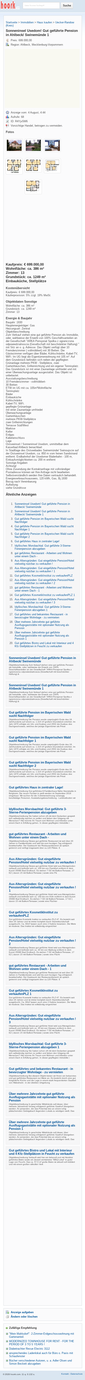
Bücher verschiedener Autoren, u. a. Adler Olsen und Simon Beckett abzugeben (40, 1362)
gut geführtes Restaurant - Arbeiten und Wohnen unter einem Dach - (37, 835)
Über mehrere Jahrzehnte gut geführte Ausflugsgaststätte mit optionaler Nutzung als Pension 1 (42, 635)
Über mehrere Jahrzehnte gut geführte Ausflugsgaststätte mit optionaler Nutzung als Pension (42, 625)
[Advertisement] (39, 78)
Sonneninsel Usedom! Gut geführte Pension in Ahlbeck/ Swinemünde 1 (42, 513)
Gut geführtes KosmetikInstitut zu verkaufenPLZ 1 (45, 595)
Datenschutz (77, 1374)
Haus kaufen (44, 22)
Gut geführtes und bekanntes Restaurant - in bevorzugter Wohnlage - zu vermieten (41, 616)
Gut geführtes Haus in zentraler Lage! (37, 541)
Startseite (11, 22)
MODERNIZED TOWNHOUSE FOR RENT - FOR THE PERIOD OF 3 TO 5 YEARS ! (41, 1343)
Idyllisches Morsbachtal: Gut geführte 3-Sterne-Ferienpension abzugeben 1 (43, 608)
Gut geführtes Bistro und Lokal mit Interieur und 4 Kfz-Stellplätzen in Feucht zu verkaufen (44, 645)
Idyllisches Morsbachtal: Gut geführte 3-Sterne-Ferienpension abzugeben (43, 547)
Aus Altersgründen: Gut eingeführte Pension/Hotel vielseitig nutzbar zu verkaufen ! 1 (44, 570)
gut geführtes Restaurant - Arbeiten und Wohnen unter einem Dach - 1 (37, 967)
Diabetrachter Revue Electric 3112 (29, 1348)
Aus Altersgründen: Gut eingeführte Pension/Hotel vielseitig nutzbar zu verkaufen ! (44, 562)
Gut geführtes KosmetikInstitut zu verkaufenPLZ (44, 575)
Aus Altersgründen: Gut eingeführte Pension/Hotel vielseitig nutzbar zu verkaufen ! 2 (44, 581)
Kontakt (65, 1374)
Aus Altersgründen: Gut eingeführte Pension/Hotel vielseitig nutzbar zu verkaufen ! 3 (44, 601)
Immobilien (27, 22)
